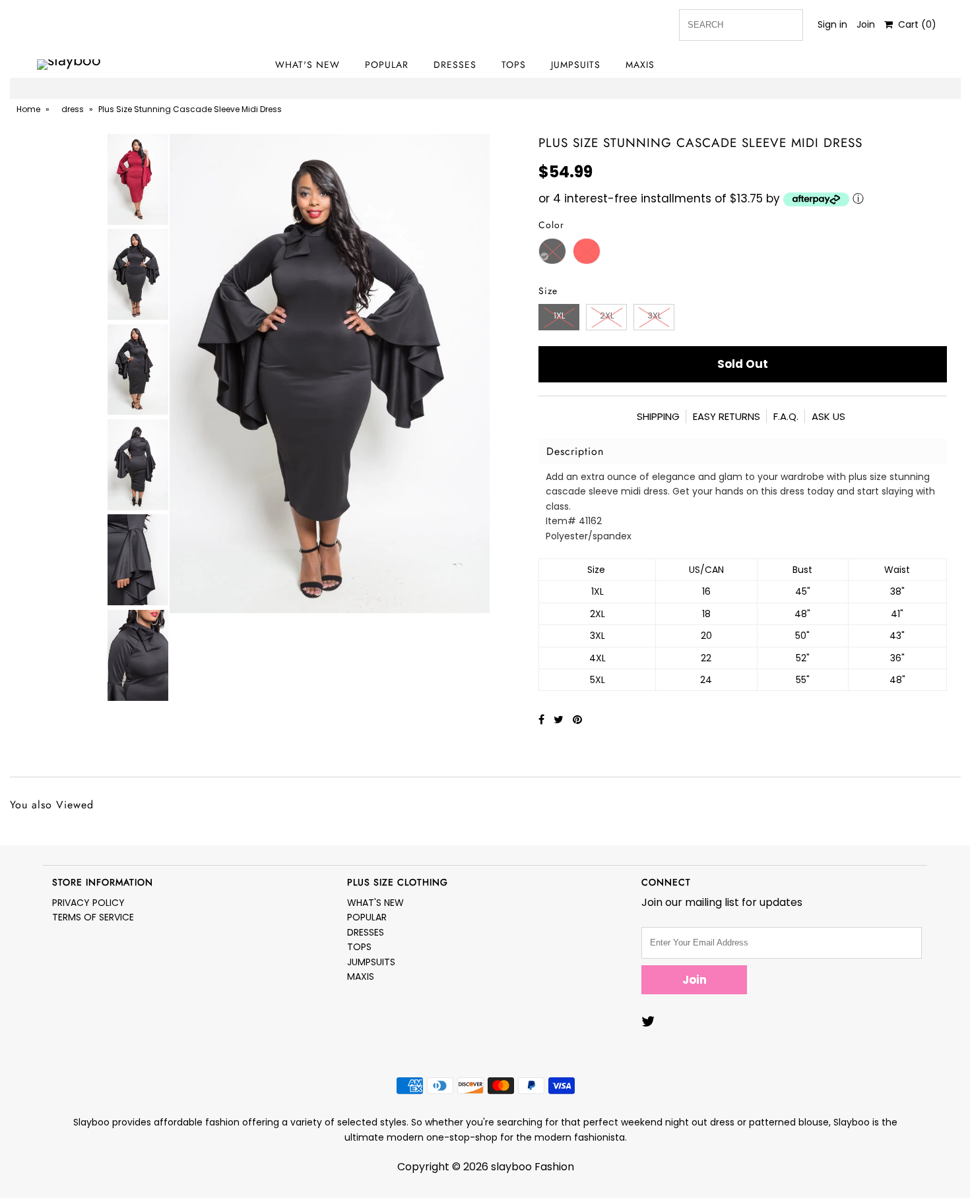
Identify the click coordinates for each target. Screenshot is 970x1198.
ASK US (828, 416)
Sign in (832, 24)
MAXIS (640, 64)
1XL (559, 315)
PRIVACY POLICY (88, 902)
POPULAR (386, 64)
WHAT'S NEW (307, 64)
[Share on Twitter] (560, 719)
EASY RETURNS (726, 416)
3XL (654, 315)
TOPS (513, 64)
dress (72, 109)
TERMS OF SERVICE (93, 917)
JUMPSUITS (575, 64)
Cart (914, 24)
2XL (607, 315)
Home (28, 109)
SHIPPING (658, 416)
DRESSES (455, 64)
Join (866, 24)
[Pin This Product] (577, 719)
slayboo (511, 1166)
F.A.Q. (785, 416)
